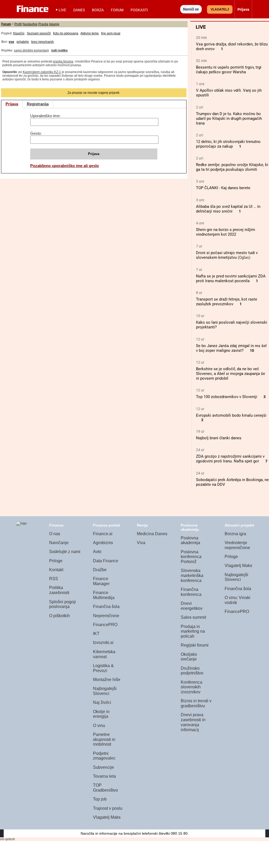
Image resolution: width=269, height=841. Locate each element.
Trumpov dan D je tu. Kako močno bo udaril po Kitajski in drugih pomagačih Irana (229, 118)
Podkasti (139, 10)
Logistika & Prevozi (103, 668)
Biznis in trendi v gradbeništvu (196, 703)
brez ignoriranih (42, 42)
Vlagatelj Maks (107, 817)
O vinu (99, 725)
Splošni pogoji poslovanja (62, 604)
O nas (54, 534)
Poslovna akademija (190, 540)
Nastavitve (30, 24)
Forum (117, 10)
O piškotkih (59, 615)
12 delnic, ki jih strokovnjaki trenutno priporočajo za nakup (228, 144)
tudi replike (59, 50)
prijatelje (23, 42)
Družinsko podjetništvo (192, 670)
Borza (98, 10)
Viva (141, 542)
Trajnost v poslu (107, 808)
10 (252, 350)
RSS (53, 578)
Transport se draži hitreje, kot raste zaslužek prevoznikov (226, 301)
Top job (100, 799)
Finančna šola (106, 606)
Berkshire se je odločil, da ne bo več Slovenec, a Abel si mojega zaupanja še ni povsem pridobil (230, 374)
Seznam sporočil (39, 33)
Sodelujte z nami (64, 551)
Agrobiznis (103, 542)
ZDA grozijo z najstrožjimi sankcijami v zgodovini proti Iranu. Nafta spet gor (230, 458)
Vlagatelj (220, 9)
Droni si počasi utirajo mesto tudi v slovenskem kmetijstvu (227, 255)
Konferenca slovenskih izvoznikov (191, 687)
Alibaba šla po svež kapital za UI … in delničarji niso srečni (228, 209)
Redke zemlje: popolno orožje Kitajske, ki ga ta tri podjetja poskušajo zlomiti (232, 167)
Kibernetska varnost (104, 654)
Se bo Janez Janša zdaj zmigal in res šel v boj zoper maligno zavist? (231, 348)
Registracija (38, 104)
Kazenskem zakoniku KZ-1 (42, 72)
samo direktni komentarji (31, 50)
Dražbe (100, 569)
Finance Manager (101, 581)
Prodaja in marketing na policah (193, 631)
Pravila (43, 24)
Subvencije (103, 767)
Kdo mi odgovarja (65, 33)
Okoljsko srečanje (189, 657)
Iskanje (54, 24)
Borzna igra (235, 534)
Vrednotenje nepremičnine (237, 545)
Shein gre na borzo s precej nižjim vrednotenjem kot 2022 (225, 232)
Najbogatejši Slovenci (105, 691)
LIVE (62, 10)
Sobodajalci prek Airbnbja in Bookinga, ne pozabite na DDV (232, 482)
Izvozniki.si (103, 642)
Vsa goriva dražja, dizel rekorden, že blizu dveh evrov (232, 46)
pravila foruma (63, 61)
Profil (18, 24)
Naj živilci (102, 702)
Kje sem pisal (110, 33)
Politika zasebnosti (59, 590)
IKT (96, 633)
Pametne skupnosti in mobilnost (104, 739)
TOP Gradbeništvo (105, 787)
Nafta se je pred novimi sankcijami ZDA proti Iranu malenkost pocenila (231, 278)
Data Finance (105, 561)
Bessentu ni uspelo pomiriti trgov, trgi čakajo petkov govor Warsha (228, 69)
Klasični (18, 33)
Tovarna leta (104, 776)
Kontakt (56, 569)
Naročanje (59, 542)
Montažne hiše (106, 679)
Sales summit (193, 617)
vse (11, 42)
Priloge (56, 561)
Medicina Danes (152, 534)
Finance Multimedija (104, 595)
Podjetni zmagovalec (104, 756)
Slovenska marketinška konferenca (192, 575)
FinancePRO (105, 624)
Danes (79, 10)
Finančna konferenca (191, 592)
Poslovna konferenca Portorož (191, 557)
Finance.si (102, 534)
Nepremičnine (106, 615)
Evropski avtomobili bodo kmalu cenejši (231, 415)
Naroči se (191, 9)
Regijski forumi (195, 645)
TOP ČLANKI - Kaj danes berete (223, 187)
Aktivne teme (89, 33)
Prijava (12, 104)
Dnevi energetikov (192, 606)
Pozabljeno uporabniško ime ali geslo (64, 165)
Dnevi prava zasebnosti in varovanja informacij (193, 722)
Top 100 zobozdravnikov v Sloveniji (226, 396)
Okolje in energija (101, 714)
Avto (97, 551)
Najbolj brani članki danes (218, 438)
